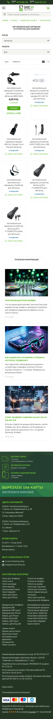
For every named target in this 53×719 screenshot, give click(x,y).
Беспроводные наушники (38, 605)
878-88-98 (20, 2)
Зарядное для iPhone (11, 613)
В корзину (13, 108)
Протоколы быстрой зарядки (20, 300)
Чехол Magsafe (8, 592)
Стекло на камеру (35, 584)
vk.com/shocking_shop (14, 561)
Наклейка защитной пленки (23, 473)
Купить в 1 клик (14, 113)
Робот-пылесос (9, 645)
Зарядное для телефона (12, 605)
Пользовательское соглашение (16, 692)
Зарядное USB (8, 607)
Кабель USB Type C (10, 621)
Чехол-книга (7, 581)
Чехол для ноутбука (36, 597)
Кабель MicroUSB (9, 618)
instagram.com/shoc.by (15, 565)
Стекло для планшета (36, 589)
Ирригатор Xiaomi (10, 634)
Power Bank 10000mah (37, 613)
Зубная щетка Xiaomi (11, 631)
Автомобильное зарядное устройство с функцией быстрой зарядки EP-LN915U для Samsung (39, 93)
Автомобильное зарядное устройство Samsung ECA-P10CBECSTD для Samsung (39, 185)
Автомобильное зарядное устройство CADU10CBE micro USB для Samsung (39, 143)
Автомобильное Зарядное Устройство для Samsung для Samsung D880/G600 (14, 92)
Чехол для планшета (36, 587)
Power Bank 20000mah (37, 616)
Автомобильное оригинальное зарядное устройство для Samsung (13, 184)
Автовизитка (8, 642)
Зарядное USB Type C (11, 610)
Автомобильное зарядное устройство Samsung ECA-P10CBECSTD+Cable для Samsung (13, 228)
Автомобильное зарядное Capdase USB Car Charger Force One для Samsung (13, 143)
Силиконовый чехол (11, 589)
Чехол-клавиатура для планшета (37, 593)
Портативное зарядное (37, 610)
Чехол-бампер (8, 587)
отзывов (32, 712)
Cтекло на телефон (35, 578)
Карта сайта (7, 687)
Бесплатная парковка (20, 465)
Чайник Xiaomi (8, 628)
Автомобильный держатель (9, 638)
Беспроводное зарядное (38, 607)
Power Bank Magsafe (36, 621)
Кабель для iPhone (10, 616)
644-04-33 (38, 2)
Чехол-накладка (9, 584)
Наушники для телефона (38, 600)
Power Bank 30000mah (37, 618)
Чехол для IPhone (9, 597)
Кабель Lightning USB (11, 624)
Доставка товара (18, 457)
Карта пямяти (33, 624)
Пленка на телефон (35, 581)
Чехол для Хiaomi (9, 595)
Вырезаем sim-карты (22, 487)
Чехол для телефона (11, 578)
